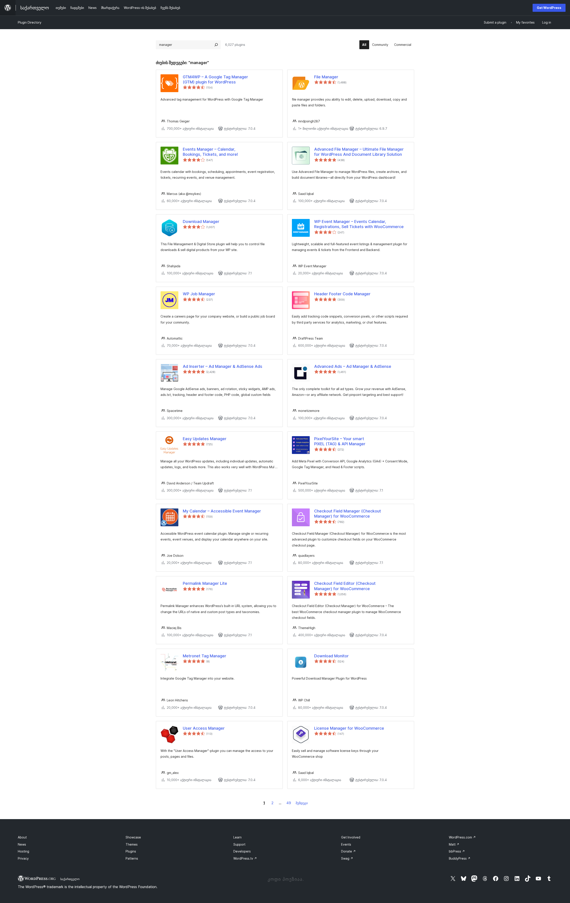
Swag (347, 858)
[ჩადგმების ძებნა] (216, 44)
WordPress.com (462, 837)
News (22, 844)
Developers (242, 851)
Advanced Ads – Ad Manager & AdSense (352, 366)
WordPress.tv (245, 858)
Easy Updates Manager (204, 438)
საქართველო (69, 879)
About (22, 837)
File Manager (326, 77)
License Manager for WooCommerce (349, 728)
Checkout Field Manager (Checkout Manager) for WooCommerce (347, 513)
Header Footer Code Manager (342, 294)
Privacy (23, 858)
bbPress (457, 851)
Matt (454, 844)
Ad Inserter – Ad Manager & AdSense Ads (222, 366)
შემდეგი (302, 803)
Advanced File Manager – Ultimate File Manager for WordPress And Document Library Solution (359, 152)
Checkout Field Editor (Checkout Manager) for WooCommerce (345, 586)
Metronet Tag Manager (204, 656)
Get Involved (350, 837)
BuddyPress (459, 858)
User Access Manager (204, 728)
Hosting (23, 851)
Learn (237, 837)
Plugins (131, 851)
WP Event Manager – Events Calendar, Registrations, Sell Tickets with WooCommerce (359, 224)
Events (346, 844)
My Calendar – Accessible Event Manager (222, 511)
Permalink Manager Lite (205, 583)
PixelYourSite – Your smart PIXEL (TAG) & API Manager (339, 441)
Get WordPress (549, 8)
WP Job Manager (199, 294)
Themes (132, 844)
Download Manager (201, 221)
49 (288, 803)
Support (239, 844)
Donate (348, 851)
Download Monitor (331, 656)
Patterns (132, 858)
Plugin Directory (29, 22)
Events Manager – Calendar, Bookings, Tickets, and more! (210, 152)
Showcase (133, 837)
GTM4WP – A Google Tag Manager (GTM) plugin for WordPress (215, 79)
